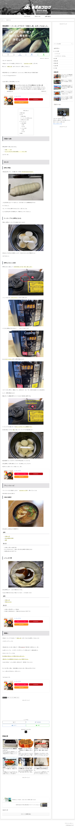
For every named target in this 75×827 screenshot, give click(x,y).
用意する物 (22, 112)
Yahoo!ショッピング (20, 99)
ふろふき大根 (23, 128)
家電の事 (5, 697)
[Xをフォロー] (26, 732)
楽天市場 (35, 99)
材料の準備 (23, 116)
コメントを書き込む (26, 814)
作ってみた (17, 697)
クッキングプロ (17, 96)
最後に (21, 133)
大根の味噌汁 (23, 123)
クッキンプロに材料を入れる (26, 118)
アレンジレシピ (23, 121)
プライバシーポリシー (69, 823)
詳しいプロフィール (57, 123)
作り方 (21, 114)
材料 (23, 124)
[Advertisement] (25, 709)
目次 (24, 110)
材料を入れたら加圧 (25, 119)
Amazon (20, 102)
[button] (72, 43)
